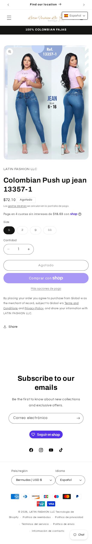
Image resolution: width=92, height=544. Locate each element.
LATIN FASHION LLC (42, 512)
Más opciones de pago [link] (46, 288)
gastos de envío (17, 206)
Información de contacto (48, 531)
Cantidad (9, 240)
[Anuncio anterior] (8, 4)
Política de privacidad (69, 517)
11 (52, 231)
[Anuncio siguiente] (84, 4)
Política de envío (64, 524)
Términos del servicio (35, 524)
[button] (9, 18)
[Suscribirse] (78, 418)
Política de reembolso (37, 517)
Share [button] (13, 326)
